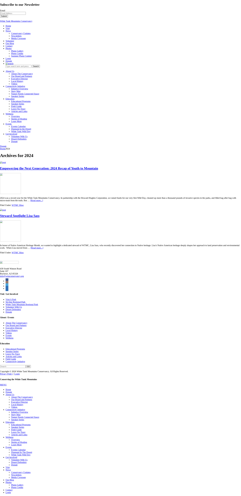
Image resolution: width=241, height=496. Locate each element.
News (8, 470)
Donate (3, 146)
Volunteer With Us (14, 307)
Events (9, 335)
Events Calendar (18, 450)
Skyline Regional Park (15, 302)
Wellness (9, 338)
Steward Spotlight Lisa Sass (19, 216)
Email (2, 10)
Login (17, 374)
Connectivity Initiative (15, 361)
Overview (15, 440)
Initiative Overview (19, 412)
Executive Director (14, 328)
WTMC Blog (18, 205)
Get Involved (11, 457)
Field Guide (11, 359)
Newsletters (16, 475)
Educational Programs (15, 349)
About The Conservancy (16, 323)
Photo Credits (17, 487)
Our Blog (10, 480)
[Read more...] (36, 200)
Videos (9, 333)
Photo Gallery (17, 485)
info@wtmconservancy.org (12, 276)
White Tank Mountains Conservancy (16, 21)
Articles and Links (14, 356)
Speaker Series (12, 351)
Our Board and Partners (16, 325)
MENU (3, 385)
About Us (10, 394)
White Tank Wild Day (21, 455)
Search (36, 66)
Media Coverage (18, 477)
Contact (9, 490)
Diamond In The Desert (21, 452)
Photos (9, 482)
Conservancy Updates (21, 472)
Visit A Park (11, 299)
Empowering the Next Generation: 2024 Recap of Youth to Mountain (49, 168)
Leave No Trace (13, 354)
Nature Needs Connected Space (25, 417)
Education (10, 422)
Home (8, 389)
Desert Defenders (13, 309)
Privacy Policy (6, 374)
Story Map (16, 414)
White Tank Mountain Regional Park (22, 304)
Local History (12, 330)
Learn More (16, 445)
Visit (8, 467)
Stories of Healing (19, 442)
